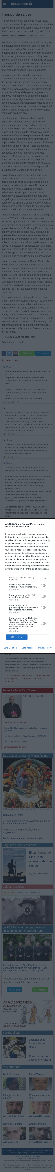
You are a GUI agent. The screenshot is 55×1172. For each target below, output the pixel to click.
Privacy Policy (44, 648)
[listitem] (27, 578)
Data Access (27, 648)
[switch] (43, 585)
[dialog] (27, 586)
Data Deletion (10, 648)
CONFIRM (17, 637)
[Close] (49, 524)
